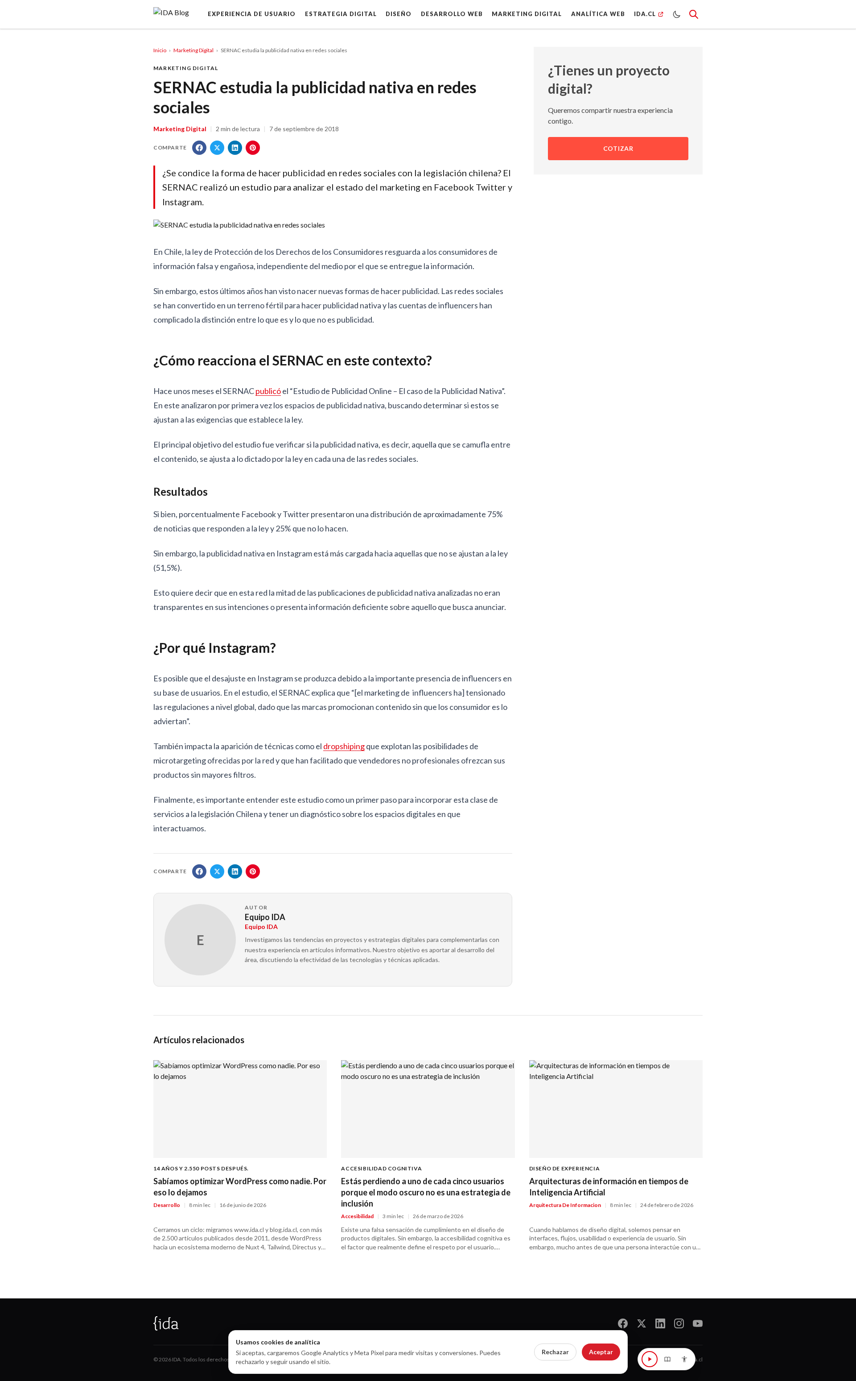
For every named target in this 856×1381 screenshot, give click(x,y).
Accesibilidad (357, 1216)
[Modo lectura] (667, 1359)
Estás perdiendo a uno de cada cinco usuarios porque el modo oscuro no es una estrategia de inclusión (425, 1192)
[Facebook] (623, 1323)
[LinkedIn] (660, 1323)
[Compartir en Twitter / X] (217, 148)
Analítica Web (598, 13)
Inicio (159, 50)
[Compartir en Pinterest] (253, 148)
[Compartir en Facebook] (199, 148)
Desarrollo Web (452, 13)
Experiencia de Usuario (252, 13)
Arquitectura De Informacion (565, 1205)
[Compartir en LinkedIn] (235, 148)
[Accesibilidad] (684, 1359)
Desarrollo (166, 1205)
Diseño (399, 13)
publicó (268, 391)
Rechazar (555, 1352)
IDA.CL (645, 13)
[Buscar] (694, 14)
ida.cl (696, 1359)
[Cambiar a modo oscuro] (677, 14)
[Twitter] (641, 1323)
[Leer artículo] (650, 1359)
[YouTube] (698, 1323)
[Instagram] (679, 1323)
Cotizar (618, 149)
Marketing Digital (527, 13)
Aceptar (601, 1352)
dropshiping (344, 746)
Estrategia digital (341, 13)
